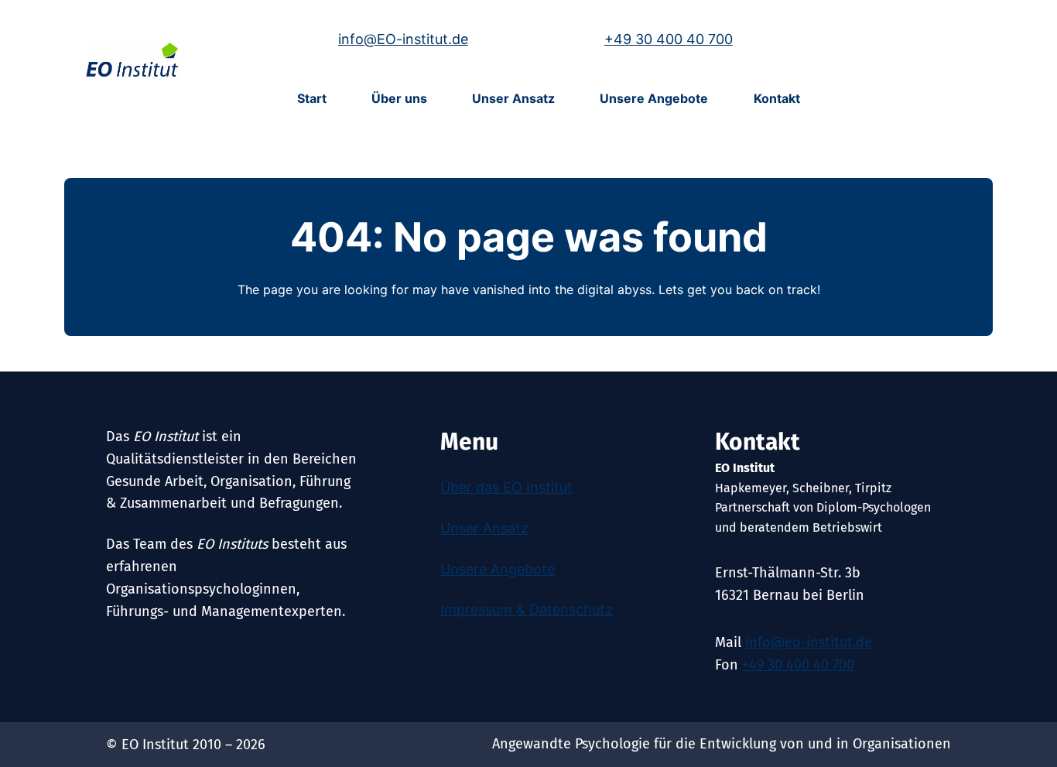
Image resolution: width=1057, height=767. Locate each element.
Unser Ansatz (484, 528)
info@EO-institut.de (403, 39)
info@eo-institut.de (808, 642)
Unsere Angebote (497, 569)
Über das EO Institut (506, 487)
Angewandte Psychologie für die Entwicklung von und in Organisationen (721, 743)
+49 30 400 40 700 (668, 39)
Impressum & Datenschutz (526, 609)
